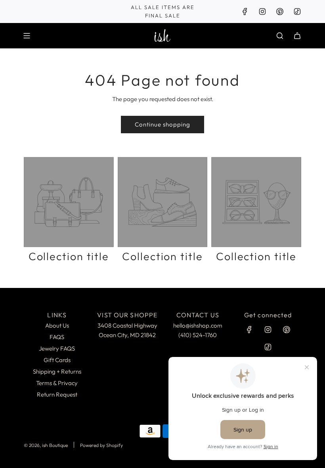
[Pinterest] (280, 11)
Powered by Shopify (101, 445)
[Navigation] (26, 35)
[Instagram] (262, 11)
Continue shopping (162, 124)
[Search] (280, 35)
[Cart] (297, 35)
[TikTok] (297, 11)
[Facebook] (245, 11)
